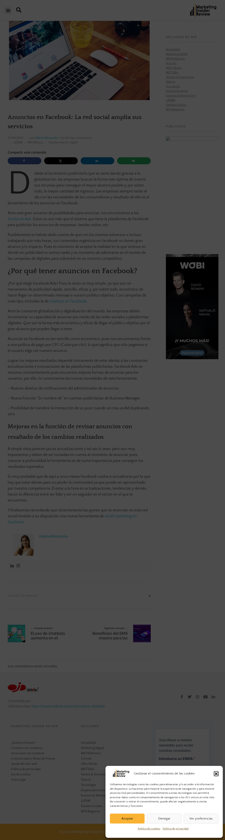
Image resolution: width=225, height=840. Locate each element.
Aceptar (127, 818)
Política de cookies (149, 828)
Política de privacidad (176, 828)
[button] (216, 773)
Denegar (164, 818)
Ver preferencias (201, 818)
